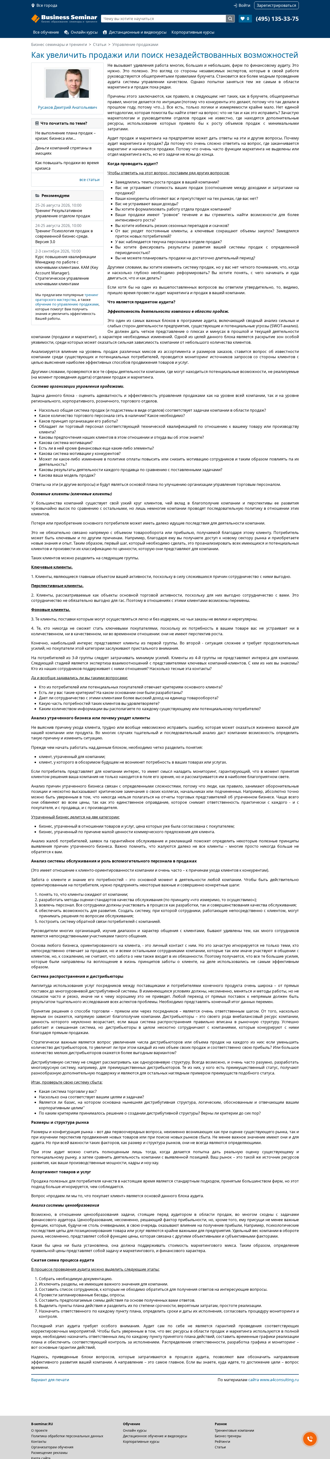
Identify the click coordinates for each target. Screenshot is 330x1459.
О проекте (39, 1430)
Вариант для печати (50, 1379)
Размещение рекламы (49, 1452)
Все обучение (46, 32)
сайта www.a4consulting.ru (273, 1379)
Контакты (38, 1441)
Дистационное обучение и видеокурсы (155, 1436)
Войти (244, 5)
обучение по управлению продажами (67, 304)
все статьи (89, 179)
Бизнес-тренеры (228, 1436)
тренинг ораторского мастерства (66, 297)
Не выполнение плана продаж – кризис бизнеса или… (65, 135)
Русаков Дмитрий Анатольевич (67, 107)
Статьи (220, 1447)
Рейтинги (222, 1441)
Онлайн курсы (84, 32)
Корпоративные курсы (193, 32)
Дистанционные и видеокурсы (137, 32)
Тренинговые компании (234, 1430)
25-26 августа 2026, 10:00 (62, 211)
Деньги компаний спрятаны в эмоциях (63, 150)
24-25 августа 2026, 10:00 (64, 233)
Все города (46, 5)
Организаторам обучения (52, 1447)
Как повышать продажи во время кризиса (67, 165)
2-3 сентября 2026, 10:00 (66, 267)
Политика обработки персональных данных (67, 1436)
